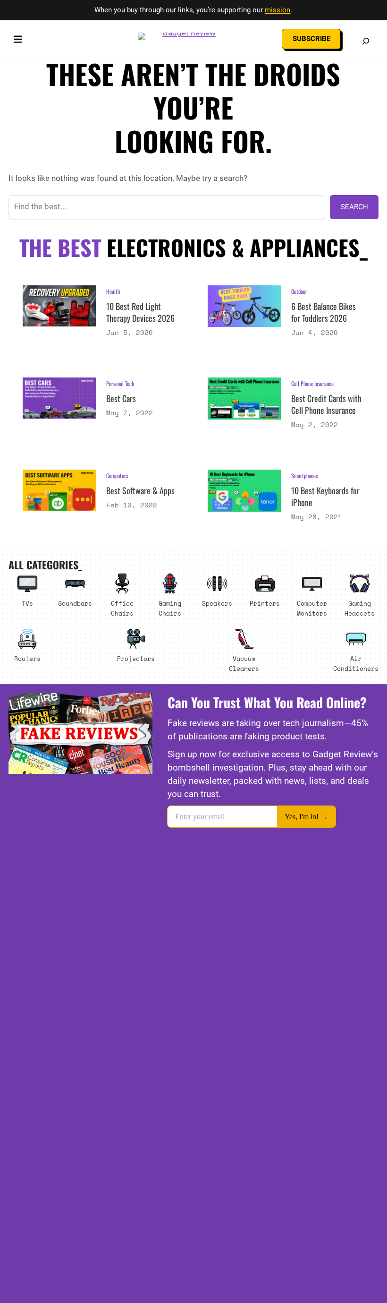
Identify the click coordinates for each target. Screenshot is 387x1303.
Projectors (136, 658)
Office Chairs (122, 608)
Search (354, 207)
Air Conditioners (356, 663)
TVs (27, 603)
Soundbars (75, 603)
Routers (27, 658)
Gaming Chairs (170, 608)
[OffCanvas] (17, 41)
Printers (265, 603)
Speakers (217, 603)
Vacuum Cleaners (244, 663)
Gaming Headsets (360, 608)
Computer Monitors (312, 608)
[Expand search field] (366, 41)
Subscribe (311, 38)
